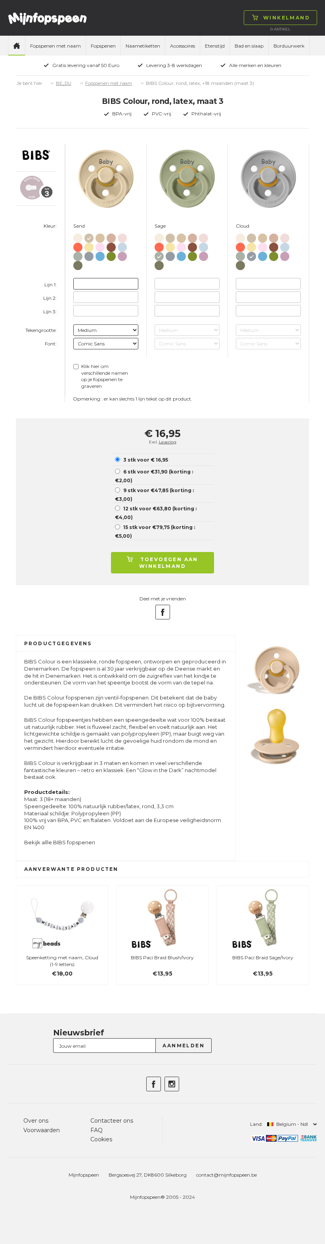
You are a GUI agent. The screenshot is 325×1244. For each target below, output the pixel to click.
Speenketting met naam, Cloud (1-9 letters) (62, 961)
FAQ (96, 1130)
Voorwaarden (41, 1130)
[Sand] (89, 237)
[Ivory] (78, 237)
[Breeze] (100, 255)
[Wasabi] (111, 255)
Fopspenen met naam (55, 46)
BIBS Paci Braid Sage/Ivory (262, 957)
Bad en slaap (249, 46)
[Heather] (122, 255)
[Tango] (78, 246)
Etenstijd (215, 46)
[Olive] (78, 264)
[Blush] (111, 237)
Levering (167, 442)
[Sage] (78, 255)
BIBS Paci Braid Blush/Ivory (162, 957)
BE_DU (63, 83)
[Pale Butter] (89, 246)
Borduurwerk (288, 46)
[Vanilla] (100, 237)
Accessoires (182, 46)
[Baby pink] (100, 246)
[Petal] (122, 237)
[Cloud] (89, 255)
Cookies (101, 1139)
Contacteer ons (111, 1120)
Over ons (35, 1120)
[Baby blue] (122, 246)
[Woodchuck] (111, 246)
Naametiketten (143, 46)
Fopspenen (103, 46)
